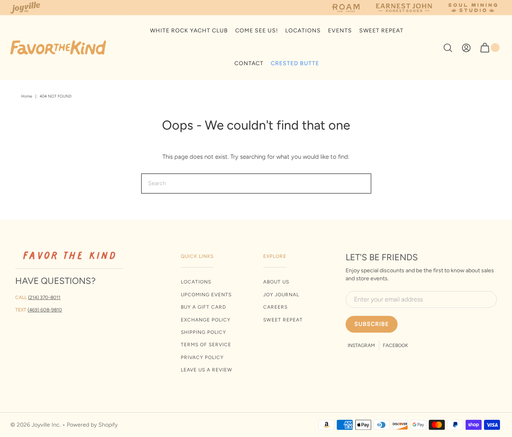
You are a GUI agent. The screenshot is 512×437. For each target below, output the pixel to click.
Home (26, 96)
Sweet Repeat (283, 320)
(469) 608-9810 (45, 310)
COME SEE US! (256, 30)
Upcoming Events (206, 294)
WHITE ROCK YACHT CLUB (189, 30)
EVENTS (340, 30)
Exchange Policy (205, 320)
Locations (196, 282)
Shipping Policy (203, 332)
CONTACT (249, 63)
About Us (276, 282)
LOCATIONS (303, 30)
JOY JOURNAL (281, 294)
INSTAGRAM (361, 345)
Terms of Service (206, 344)
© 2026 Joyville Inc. (35, 424)
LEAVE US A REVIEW (206, 370)
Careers (275, 307)
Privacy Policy (202, 357)
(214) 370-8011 (44, 297)
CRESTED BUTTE (295, 63)
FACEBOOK (395, 345)
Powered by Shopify (92, 424)
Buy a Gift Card (203, 307)
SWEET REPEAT (381, 30)
